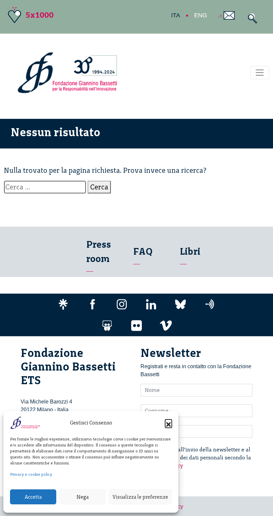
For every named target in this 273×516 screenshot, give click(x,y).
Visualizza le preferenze (140, 497)
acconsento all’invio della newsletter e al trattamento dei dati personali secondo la (199, 457)
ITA (175, 15)
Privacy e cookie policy (31, 474)
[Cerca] (250, 18)
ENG (200, 15)
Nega (83, 497)
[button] (168, 422)
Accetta (33, 497)
